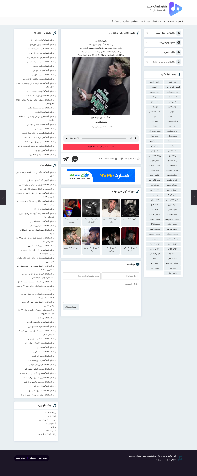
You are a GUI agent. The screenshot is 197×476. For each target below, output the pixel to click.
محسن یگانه (172, 224)
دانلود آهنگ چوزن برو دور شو (42, 44)
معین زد (155, 238)
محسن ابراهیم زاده (172, 219)
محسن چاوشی (154, 219)
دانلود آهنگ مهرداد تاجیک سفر (41, 53)
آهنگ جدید (20, 458)
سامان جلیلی (172, 165)
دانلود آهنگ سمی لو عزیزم (43, 74)
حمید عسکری (172, 136)
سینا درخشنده (172, 175)
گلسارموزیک (51, 423)
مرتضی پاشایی (154, 214)
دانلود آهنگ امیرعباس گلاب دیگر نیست (38, 133)
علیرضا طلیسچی (172, 199)
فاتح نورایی (155, 199)
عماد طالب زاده (154, 180)
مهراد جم (172, 253)
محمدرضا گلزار (154, 224)
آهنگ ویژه (43, 458)
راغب (172, 145)
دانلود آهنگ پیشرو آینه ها (43, 66)
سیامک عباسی (154, 165)
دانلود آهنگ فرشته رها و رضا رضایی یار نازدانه (35, 146)
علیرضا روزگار (155, 194)
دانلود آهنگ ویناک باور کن (43, 70)
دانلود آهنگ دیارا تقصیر (44, 112)
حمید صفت (172, 141)
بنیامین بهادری (172, 121)
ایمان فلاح (172, 106)
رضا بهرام (154, 145)
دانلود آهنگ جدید (154, 21)
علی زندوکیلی (172, 190)
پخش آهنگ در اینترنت (47, 434)
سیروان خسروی (172, 170)
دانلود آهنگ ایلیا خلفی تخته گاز (41, 49)
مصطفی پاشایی (172, 238)
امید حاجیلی (172, 96)
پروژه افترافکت (50, 412)
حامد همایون (172, 131)
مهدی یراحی (154, 248)
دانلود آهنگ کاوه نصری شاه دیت (40, 91)
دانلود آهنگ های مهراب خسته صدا (40, 95)
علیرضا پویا (172, 194)
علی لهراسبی (154, 185)
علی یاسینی (154, 190)
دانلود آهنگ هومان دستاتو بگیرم (41, 108)
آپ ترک (179, 21)
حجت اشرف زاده (155, 131)
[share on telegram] (65, 158)
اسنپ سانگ (51, 430)
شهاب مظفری (172, 180)
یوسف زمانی (154, 268)
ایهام (172, 111)
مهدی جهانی (172, 248)
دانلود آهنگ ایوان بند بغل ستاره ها (40, 57)
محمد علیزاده (172, 229)
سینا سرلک (155, 170)
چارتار (155, 126)
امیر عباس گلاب (172, 92)
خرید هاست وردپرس (47, 420)
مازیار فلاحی (172, 209)
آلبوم (143, 21)
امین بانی (172, 101)
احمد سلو (154, 101)
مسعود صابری (154, 234)
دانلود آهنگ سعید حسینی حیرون (40, 62)
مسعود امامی (155, 229)
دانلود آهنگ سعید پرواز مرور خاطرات (39, 141)
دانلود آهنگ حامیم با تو (44, 128)
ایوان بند (155, 106)
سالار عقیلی (154, 160)
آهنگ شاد (52, 416)
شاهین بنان (154, 175)
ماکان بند (154, 209)
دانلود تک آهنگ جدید (106, 158)
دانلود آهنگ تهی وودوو (44, 150)
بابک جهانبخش (154, 111)
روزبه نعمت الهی (154, 155)
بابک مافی (172, 116)
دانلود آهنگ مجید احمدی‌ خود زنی (40, 124)
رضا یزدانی (154, 150)
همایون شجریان (172, 263)
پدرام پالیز (154, 263)
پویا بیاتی (172, 268)
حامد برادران (154, 141)
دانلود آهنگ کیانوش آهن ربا (42, 40)
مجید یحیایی (172, 214)
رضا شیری (172, 155)
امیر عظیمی (154, 92)
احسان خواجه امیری (172, 87)
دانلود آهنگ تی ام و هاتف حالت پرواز (39, 137)
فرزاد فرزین (172, 204)
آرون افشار (172, 82)
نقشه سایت (169, 21)
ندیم (154, 258)
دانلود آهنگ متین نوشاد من (122, 33)
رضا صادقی (172, 150)
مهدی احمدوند (154, 243)
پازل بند (172, 126)
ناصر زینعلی (172, 258)
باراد (154, 116)
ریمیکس (134, 21)
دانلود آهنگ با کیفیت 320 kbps (101, 146)
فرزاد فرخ (154, 204)
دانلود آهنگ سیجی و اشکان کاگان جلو (38, 79)
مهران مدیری (172, 243)
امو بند (154, 96)
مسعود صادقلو (172, 234)
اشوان (154, 87)
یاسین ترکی (172, 273)
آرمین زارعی (154, 82)
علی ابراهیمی (172, 185)
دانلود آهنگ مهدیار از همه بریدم (41, 154)
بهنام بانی (154, 121)
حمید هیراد (155, 136)
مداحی (126, 21)
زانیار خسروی (172, 160)
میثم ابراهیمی (154, 253)
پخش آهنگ (116, 21)
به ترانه (53, 427)
